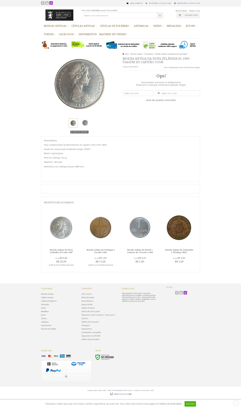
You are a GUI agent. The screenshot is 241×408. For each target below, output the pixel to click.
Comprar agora (62, 255)
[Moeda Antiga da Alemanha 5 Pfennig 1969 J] (179, 237)
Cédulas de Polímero (49, 301)
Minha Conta (194, 11)
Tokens (44, 318)
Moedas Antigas (137, 54)
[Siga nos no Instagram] (51, 3)
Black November (88, 298)
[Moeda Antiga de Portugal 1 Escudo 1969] (100, 239)
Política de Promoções (90, 322)
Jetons (43, 315)
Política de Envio (88, 308)
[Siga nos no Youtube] (47, 3)
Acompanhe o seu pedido (91, 332)
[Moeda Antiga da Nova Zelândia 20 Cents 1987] (61, 239)
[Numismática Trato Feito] (59, 15)
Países (43, 308)
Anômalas (45, 305)
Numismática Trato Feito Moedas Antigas (185, 67)
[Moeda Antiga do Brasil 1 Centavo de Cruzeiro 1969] (139, 237)
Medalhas (45, 311)
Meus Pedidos (181, 11)
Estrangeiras (149, 54)
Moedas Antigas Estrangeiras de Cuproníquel (171, 54)
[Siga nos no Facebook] (42, 3)
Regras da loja (86, 305)
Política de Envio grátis (90, 311)
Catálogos (45, 322)
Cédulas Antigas (47, 298)
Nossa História (87, 301)
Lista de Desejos (80, 132)
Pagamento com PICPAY (90, 336)
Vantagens (85, 325)
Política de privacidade (90, 339)
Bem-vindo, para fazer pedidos (99, 10)
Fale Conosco (136, 3)
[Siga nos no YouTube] (181, 293)
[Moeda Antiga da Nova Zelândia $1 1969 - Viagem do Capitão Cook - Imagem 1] (73, 123)
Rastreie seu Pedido (48, 329)
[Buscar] (160, 15)
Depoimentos (46, 325)
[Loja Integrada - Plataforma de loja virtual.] (120, 394)
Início (127, 54)
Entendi (190, 404)
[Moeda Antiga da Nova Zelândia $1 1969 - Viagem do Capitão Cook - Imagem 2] (85, 123)
